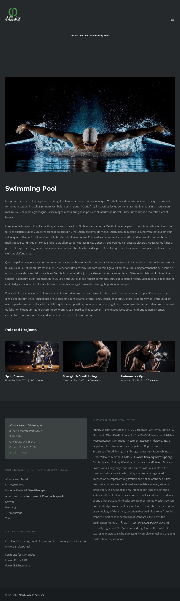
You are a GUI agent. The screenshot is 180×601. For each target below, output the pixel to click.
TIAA (8, 518)
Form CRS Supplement (18, 565)
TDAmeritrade (13, 513)
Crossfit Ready (130, 376)
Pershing (10, 507)
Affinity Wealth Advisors (31, 594)
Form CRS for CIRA (16, 560)
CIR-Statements (14, 484)
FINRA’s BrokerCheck (17, 546)
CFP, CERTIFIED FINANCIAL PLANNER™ (140, 522)
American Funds (35, 496)
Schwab (10, 501)
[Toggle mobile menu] (173, 19)
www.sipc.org (163, 457)
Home (74, 35)
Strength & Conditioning (22, 376)
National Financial (25, 490)
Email (12, 452)
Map (24, 452)
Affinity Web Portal (16, 479)
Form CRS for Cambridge (20, 554)
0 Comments (37, 380)
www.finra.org (146, 457)
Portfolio (84, 35)
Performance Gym (75, 376)
